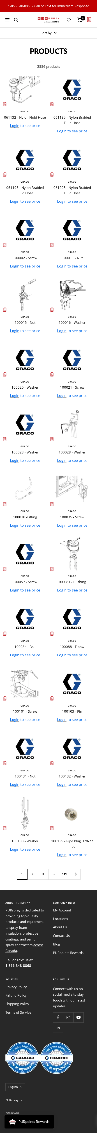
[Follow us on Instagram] (68, 1017)
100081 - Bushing (72, 582)
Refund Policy (16, 995)
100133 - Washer (25, 841)
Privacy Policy (16, 987)
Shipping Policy (17, 1004)
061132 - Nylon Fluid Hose (25, 117)
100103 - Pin (72, 711)
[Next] (75, 874)
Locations (60, 918)
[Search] (16, 20)
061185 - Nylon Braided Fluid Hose (72, 120)
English (13, 1087)
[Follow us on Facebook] (58, 1017)
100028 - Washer (72, 452)
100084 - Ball (24, 646)
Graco (25, 111)
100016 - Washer (72, 322)
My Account (62, 910)
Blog (56, 944)
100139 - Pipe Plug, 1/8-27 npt (72, 844)
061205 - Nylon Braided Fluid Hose (72, 190)
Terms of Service (18, 1012)
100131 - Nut (25, 776)
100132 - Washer (72, 776)
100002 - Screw (25, 258)
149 (64, 874)
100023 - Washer (25, 452)
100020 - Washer (25, 387)
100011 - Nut (72, 258)
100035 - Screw (72, 517)
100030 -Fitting (25, 517)
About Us (60, 927)
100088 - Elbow (72, 646)
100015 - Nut (25, 322)
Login (14, 125)
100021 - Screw (72, 387)
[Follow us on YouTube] (78, 1017)
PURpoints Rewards (68, 952)
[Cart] (79, 20)
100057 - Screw (25, 582)
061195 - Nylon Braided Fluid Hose (25, 190)
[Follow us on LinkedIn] (58, 1027)
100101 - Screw (25, 711)
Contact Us (61, 935)
